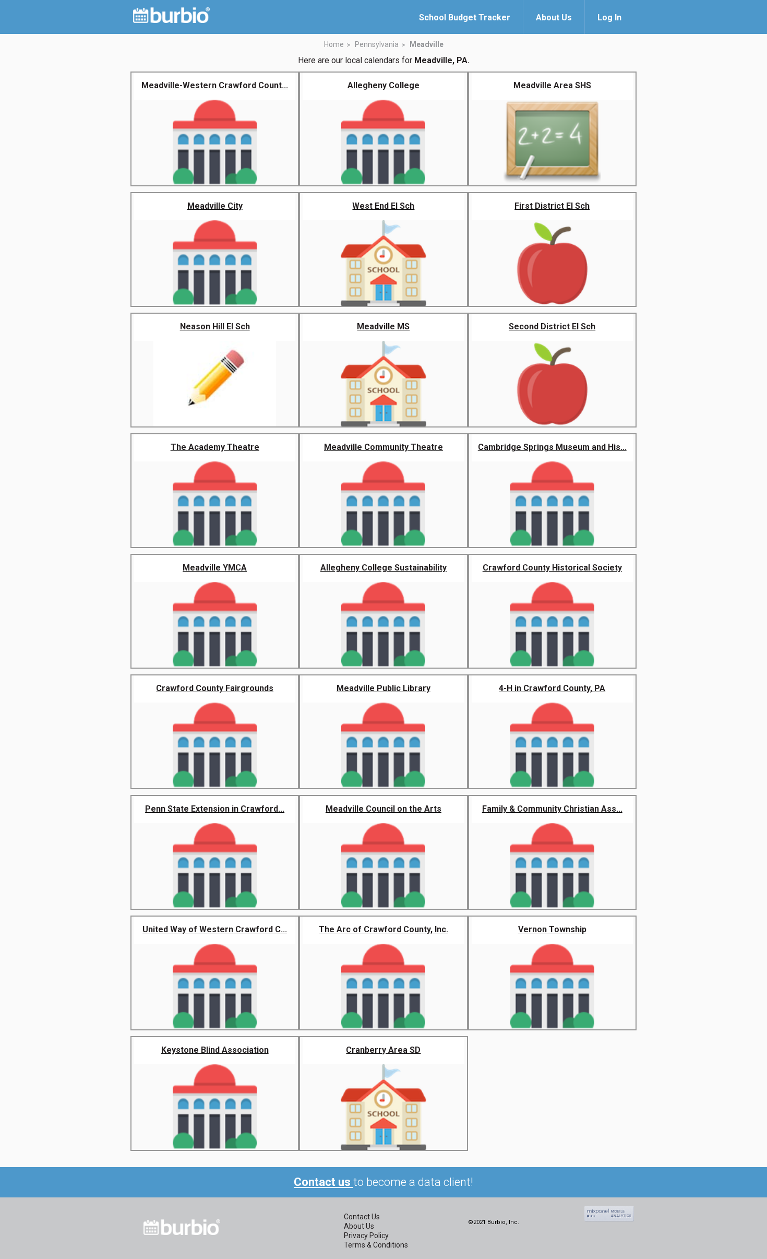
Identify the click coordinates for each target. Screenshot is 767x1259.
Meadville (427, 44)
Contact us (323, 1182)
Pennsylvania (377, 44)
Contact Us (362, 1217)
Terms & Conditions (376, 1245)
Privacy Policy (366, 1235)
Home (334, 44)
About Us (359, 1226)
